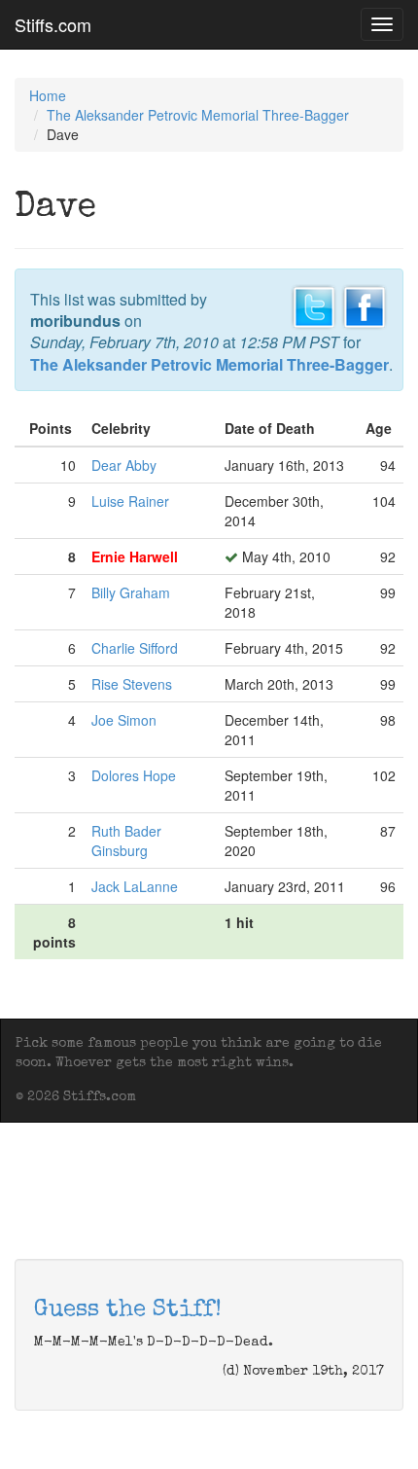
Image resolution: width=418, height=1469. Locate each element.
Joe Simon (124, 720)
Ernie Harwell (134, 556)
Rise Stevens (131, 684)
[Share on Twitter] (314, 304)
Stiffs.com (53, 24)
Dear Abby (124, 465)
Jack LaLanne (134, 886)
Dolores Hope (133, 775)
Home (47, 95)
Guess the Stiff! (128, 1310)
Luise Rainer (130, 501)
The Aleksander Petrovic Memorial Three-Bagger (198, 115)
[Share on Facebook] (364, 304)
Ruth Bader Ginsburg (126, 840)
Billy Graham (130, 592)
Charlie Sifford (134, 648)
